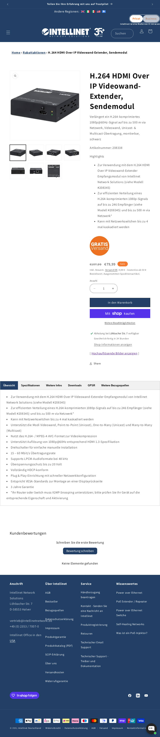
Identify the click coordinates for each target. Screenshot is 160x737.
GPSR (91, 385)
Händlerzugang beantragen (90, 594)
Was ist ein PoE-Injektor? (132, 633)
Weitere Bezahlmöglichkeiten (120, 322)
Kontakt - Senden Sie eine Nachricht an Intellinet (94, 610)
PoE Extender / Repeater (131, 601)
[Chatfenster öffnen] (151, 728)
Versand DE (111, 269)
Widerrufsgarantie (56, 681)
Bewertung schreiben (80, 551)
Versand (104, 728)
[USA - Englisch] (98, 11)
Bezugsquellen (54, 610)
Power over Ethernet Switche (129, 612)
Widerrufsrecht (53, 728)
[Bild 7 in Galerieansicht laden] (54, 171)
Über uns (51, 663)
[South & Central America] (104, 11)
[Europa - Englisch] (83, 11)
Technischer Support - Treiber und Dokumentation (94, 661)
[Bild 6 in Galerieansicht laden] (36, 171)
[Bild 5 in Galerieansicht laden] (18, 171)
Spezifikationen (30, 385)
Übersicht (9, 385)
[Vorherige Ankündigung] (7, 4)
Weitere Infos (54, 385)
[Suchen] (129, 33)
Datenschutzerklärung (59, 619)
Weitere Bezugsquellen (115, 385)
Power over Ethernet (129, 592)
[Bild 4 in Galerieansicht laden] (72, 153)
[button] (8, 32)
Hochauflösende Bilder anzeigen (114, 353)
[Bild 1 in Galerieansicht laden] (18, 153)
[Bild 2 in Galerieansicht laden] (36, 153)
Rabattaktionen (34, 52)
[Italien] (88, 11)
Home (16, 52)
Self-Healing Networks (130, 624)
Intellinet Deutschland (29, 728)
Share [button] (97, 363)
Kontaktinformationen (138, 728)
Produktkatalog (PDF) (59, 645)
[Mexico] (93, 11)
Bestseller (51, 601)
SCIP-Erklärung (54, 654)
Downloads (75, 385)
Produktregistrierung (94, 624)
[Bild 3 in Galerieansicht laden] (54, 153)
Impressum (52, 628)
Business (151, 18)
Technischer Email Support (92, 645)
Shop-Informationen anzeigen (113, 344)
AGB (48, 592)
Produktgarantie (55, 637)
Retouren (87, 633)
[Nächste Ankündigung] (152, 4)
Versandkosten (54, 672)
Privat (136, 18)
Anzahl (93, 280)
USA (12, 641)
